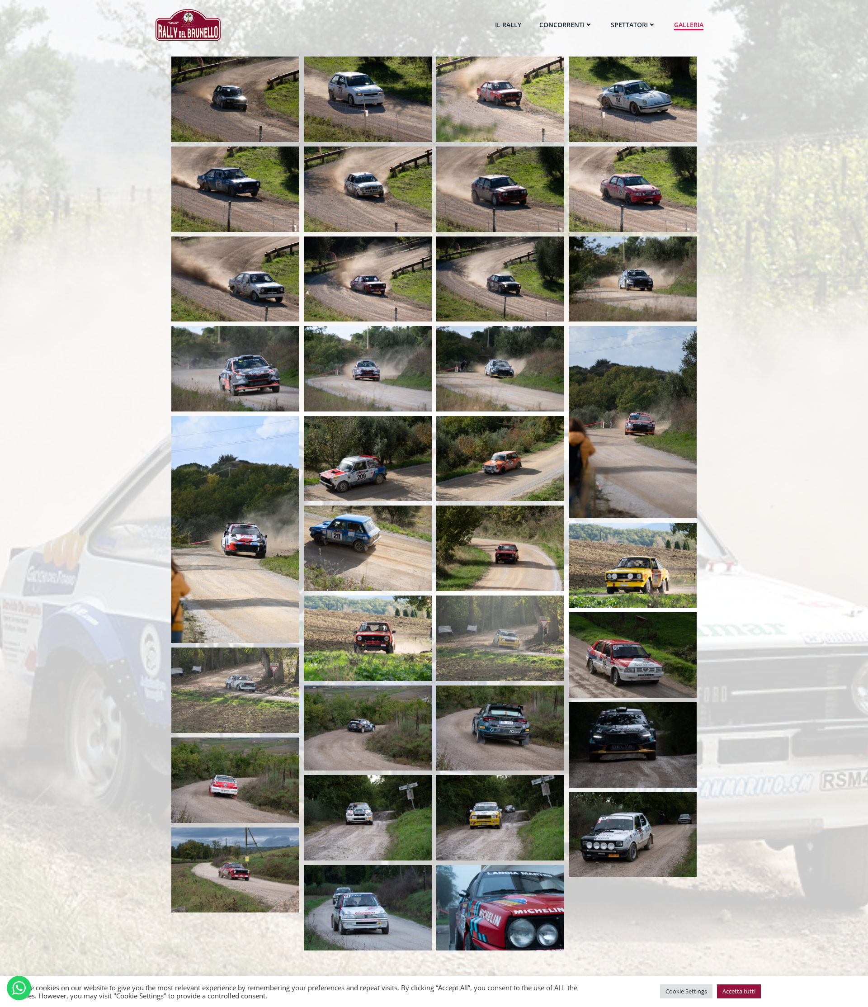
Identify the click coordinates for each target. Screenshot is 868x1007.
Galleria (688, 24)
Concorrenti (562, 24)
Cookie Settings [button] (686, 991)
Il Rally (508, 24)
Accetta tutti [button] (738, 991)
